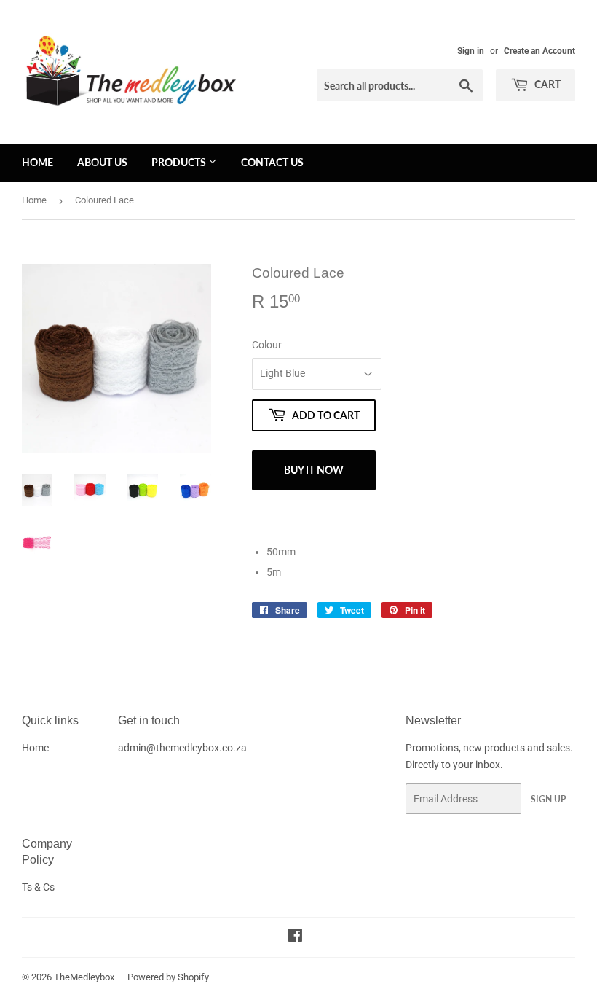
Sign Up (548, 799)
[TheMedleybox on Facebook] (295, 937)
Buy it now (314, 470)
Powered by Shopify (168, 977)
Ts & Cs (38, 887)
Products (179, 162)
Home (37, 162)
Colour (267, 345)
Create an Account (539, 51)
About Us (102, 162)
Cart (546, 84)
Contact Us (272, 162)
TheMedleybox (84, 977)
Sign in (470, 51)
